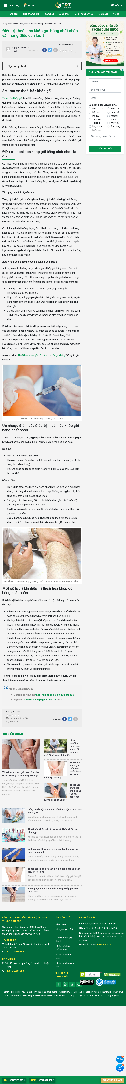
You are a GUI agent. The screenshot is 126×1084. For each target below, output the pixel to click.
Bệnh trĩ (115, 112)
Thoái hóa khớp (36, 24)
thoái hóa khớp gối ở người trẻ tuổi (54, 694)
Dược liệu (49, 14)
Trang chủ (12, 14)
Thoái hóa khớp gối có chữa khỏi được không (41, 355)
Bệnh (15, 24)
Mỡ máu (96, 130)
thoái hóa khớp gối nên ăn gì (40, 699)
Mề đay (96, 112)
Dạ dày (95, 115)
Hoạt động (103, 14)
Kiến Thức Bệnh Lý (83, 14)
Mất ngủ (115, 122)
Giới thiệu (61, 924)
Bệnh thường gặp (30, 14)
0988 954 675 (104, 944)
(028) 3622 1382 (15, 971)
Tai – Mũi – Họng (96, 121)
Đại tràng (115, 126)
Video (116, 14)
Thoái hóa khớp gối (53, 24)
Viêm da (115, 108)
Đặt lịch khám (113, 1080)
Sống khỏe (64, 14)
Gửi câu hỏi (105, 148)
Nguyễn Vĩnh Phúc (19, 49)
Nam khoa (97, 108)
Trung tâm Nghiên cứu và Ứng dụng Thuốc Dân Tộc (63, 4)
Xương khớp (23, 24)
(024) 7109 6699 (15, 951)
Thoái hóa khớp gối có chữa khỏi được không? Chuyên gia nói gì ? (21, 774)
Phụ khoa (97, 126)
